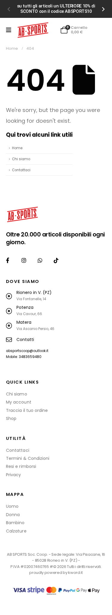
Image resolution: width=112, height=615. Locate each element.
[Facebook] (7, 260)
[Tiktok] (56, 260)
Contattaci (21, 170)
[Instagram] (24, 260)
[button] (8, 9)
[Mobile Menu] (8, 30)
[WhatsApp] (40, 260)
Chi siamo (21, 159)
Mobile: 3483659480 (24, 356)
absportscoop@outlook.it (27, 350)
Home (17, 148)
